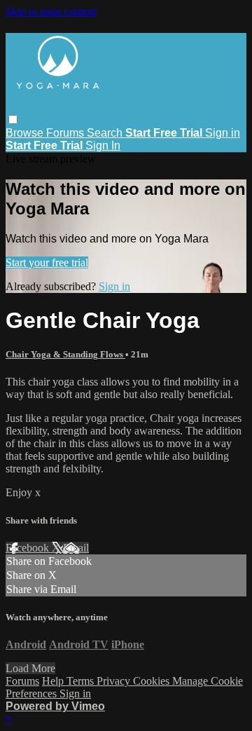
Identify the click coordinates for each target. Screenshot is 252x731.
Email (76, 548)
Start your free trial (47, 262)
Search (106, 133)
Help (54, 681)
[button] (13, 119)
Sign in (222, 133)
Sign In (102, 145)
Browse (26, 133)
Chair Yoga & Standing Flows (65, 354)
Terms (81, 681)
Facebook (29, 548)
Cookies (152, 681)
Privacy (115, 681)
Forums (66, 133)
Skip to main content (51, 12)
